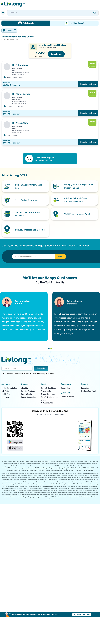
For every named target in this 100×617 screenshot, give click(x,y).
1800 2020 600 (83, 614)
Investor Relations (28, 391)
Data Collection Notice (49, 397)
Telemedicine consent (49, 394)
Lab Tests (5, 391)
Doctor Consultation (9, 388)
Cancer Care (65, 388)
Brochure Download (88, 391)
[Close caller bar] (97, 615)
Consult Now (56, 54)
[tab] (25, 23)
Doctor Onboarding (28, 397)
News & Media (26, 394)
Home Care (5, 397)
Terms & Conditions (48, 388)
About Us (24, 388)
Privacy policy (46, 391)
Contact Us (85, 388)
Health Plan (5, 394)
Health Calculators (68, 397)
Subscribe (41, 368)
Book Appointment (88, 84)
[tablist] (50, 23)
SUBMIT (60, 256)
